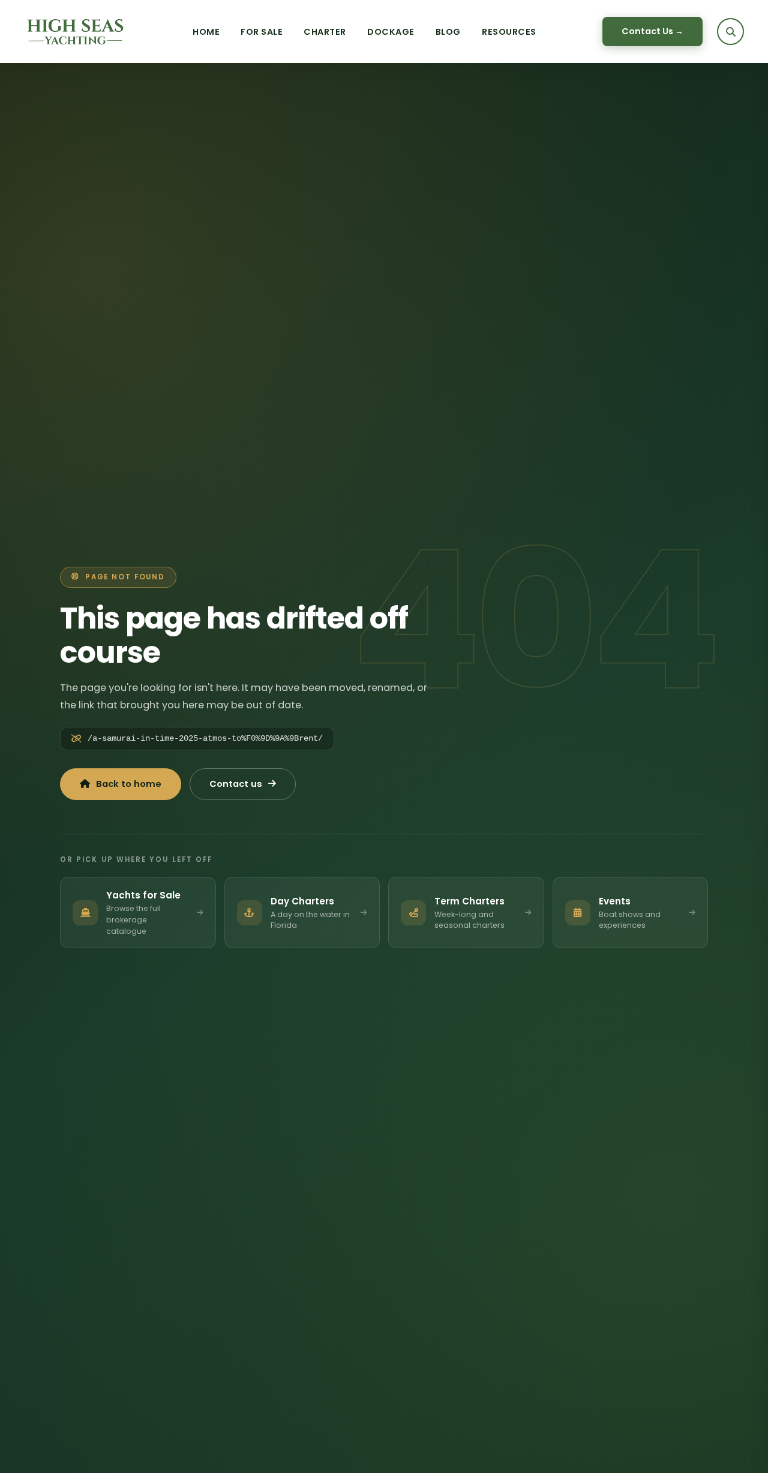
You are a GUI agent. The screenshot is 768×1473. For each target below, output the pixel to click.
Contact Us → (652, 31)
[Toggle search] (730, 31)
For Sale (262, 32)
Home (206, 32)
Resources (509, 32)
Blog (448, 32)
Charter (325, 32)
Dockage (391, 32)
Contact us (235, 784)
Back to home (128, 784)
